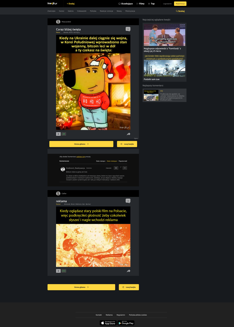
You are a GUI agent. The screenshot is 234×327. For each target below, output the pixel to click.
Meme (58, 32)
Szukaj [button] (181, 11)
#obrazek (67, 204)
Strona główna (80, 144)
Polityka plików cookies (138, 315)
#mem (73, 204)
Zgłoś (136, 138)
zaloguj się (81, 157)
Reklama (109, 315)
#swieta (66, 32)
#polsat (88, 204)
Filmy (141, 3)
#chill (71, 32)
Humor (61, 11)
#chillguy (77, 32)
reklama (61, 201)
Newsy (119, 11)
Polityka (93, 11)
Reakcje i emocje (106, 11)
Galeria (70, 11)
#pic (83, 204)
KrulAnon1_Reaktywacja (75, 168)
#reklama (79, 204)
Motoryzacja (130, 11)
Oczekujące (127, 3)
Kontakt (99, 315)
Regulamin (121, 315)
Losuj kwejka (129, 144)
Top (153, 3)
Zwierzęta (51, 11)
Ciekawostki (81, 11)
